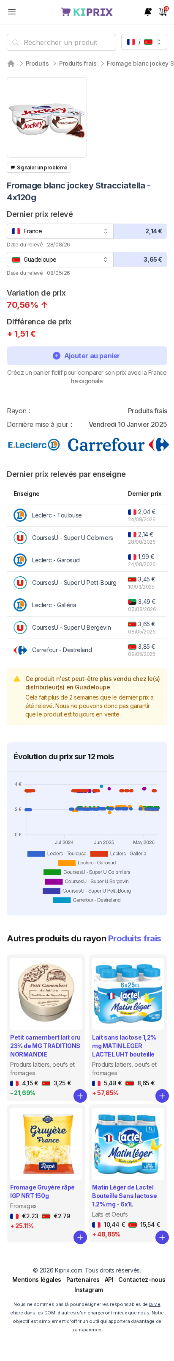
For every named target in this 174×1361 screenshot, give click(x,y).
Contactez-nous (141, 1279)
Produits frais (77, 63)
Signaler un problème (42, 167)
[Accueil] (11, 63)
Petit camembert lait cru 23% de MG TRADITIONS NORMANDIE (45, 1046)
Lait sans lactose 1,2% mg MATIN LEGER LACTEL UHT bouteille (124, 1046)
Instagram (88, 1289)
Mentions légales (36, 1279)
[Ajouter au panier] (80, 1096)
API (109, 1279)
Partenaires (83, 1279)
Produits (37, 63)
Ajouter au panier (92, 355)
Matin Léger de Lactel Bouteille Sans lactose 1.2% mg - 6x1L (124, 1196)
